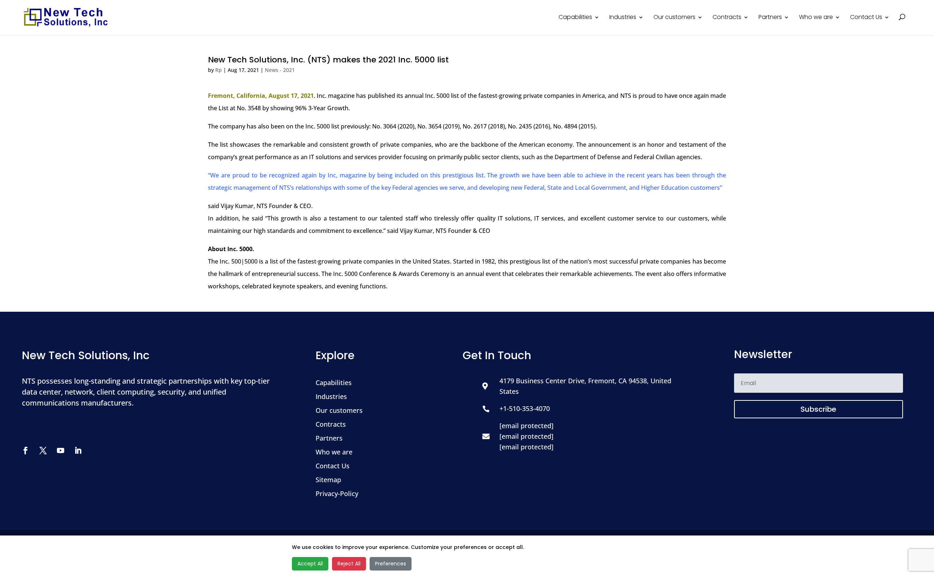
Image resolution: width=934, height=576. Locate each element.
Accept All (310, 563)
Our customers (674, 18)
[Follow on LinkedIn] (81, 450)
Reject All (348, 563)
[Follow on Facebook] (29, 450)
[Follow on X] (46, 450)
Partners (770, 18)
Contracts (727, 18)
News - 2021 (280, 69)
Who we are (816, 18)
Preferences (390, 563)
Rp (218, 69)
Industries (622, 18)
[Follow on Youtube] (64, 450)
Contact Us (866, 18)
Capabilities (575, 18)
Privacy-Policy (337, 493)
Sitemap (328, 479)
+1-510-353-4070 (524, 408)
